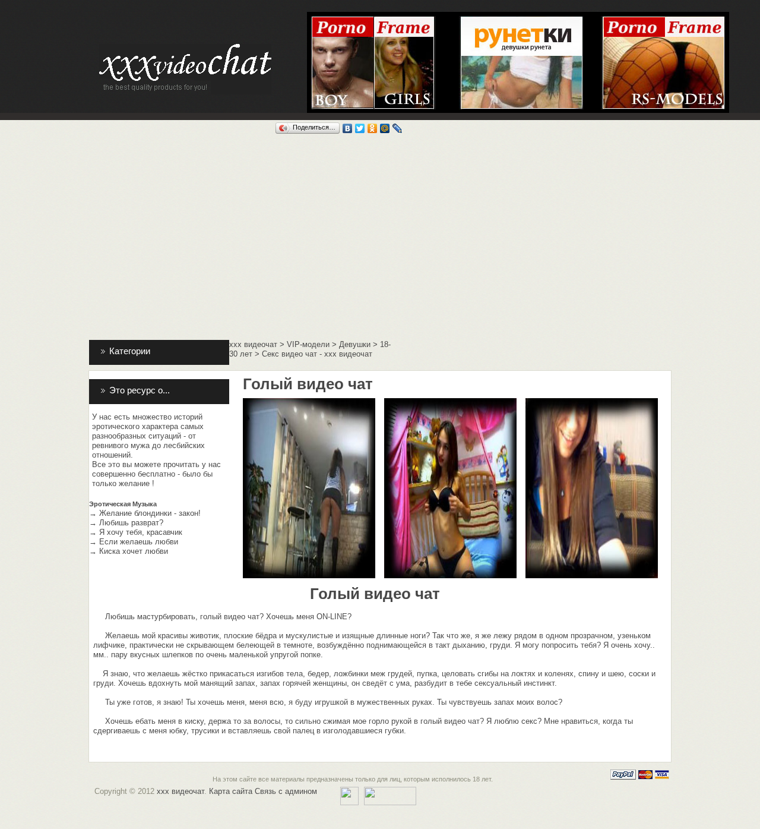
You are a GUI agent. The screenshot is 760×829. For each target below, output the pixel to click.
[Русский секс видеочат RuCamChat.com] (663, 20)
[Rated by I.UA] (390, 791)
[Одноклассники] (372, 128)
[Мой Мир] (385, 128)
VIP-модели (308, 344)
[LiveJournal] (397, 128)
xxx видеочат (253, 344)
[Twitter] (360, 128)
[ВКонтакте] (347, 128)
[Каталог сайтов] (349, 791)
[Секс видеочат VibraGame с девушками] (404, 20)
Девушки (354, 344)
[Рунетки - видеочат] (521, 20)
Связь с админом (286, 791)
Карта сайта (230, 791)
